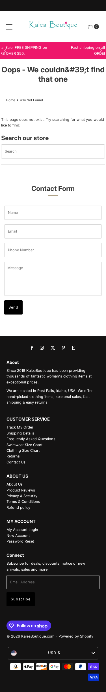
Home (10, 100)
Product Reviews (21, 490)
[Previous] (5, 50)
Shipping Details (20, 433)
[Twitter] (53, 347)
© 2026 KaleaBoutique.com (30, 636)
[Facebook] (32, 347)
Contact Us (16, 462)
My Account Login (22, 530)
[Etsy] (73, 347)
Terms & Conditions (23, 501)
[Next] (100, 50)
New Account (18, 535)
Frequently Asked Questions (31, 439)
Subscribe (21, 599)
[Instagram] (42, 347)
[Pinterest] (63, 347)
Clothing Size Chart (23, 450)
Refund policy (18, 507)
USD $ (54, 653)
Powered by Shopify (76, 636)
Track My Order (20, 427)
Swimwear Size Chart (24, 445)
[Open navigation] (9, 27)
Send (13, 307)
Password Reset (20, 541)
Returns (13, 456)
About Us (15, 484)
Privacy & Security (22, 496)
